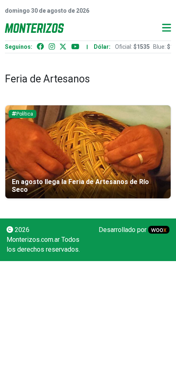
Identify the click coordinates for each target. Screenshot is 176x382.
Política (24, 114)
